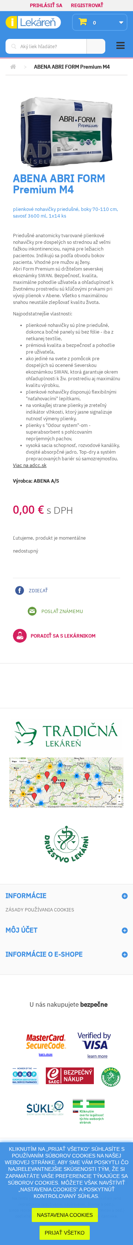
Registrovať (87, 5)
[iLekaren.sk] (33, 22)
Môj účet (21, 930)
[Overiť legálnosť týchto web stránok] (88, 1111)
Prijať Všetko (65, 1233)
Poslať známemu (61, 611)
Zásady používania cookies (40, 910)
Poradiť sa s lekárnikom (63, 636)
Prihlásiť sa (46, 5)
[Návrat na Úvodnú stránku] (13, 67)
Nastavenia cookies (65, 1215)
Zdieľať (38, 590)
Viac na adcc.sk (30, 465)
